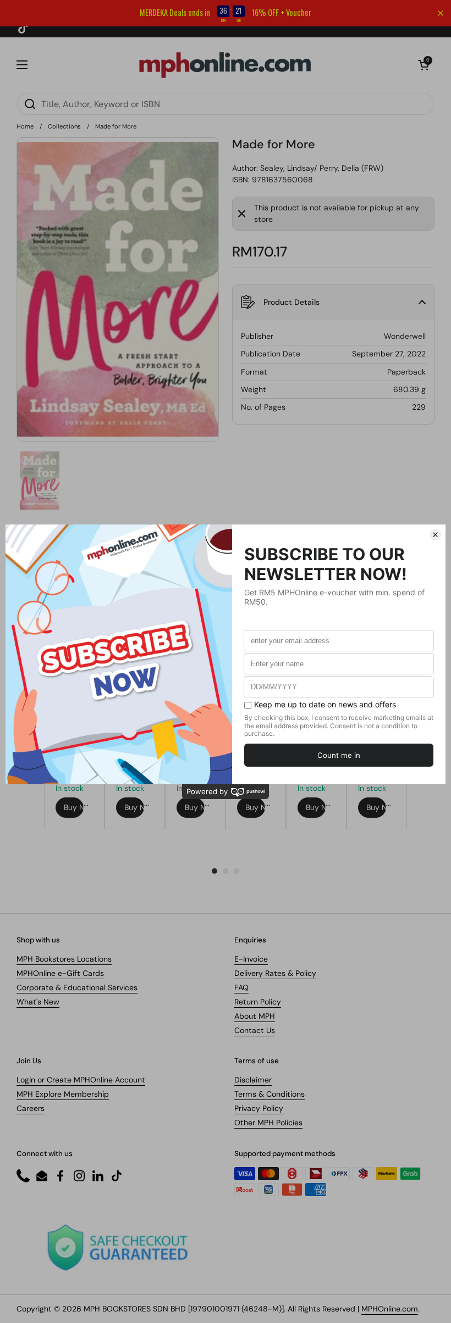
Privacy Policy (258, 1108)
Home (25, 126)
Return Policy (257, 1002)
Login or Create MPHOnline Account (80, 1080)
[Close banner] (441, 13)
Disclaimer (253, 1080)
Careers (30, 1108)
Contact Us (254, 1030)
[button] (424, 65)
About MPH (254, 1016)
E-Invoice (251, 959)
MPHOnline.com (389, 1309)
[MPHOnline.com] (225, 64)
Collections (64, 126)
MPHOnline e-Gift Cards (60, 973)
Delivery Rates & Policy (275, 973)
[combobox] (225, 104)
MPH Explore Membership (62, 1094)
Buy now (74, 807)
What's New (37, 1002)
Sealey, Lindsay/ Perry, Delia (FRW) (321, 168)
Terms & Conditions (269, 1094)
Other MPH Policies (268, 1122)
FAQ (241, 987)
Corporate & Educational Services (77, 987)
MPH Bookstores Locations (64, 959)
